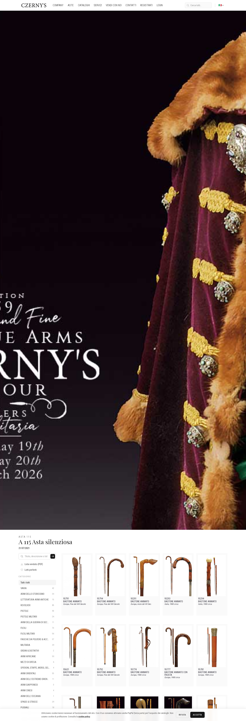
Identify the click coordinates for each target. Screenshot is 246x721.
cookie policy (84, 716)
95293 (167, 598)
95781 (201, 669)
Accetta (197, 715)
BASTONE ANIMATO (72, 601)
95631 (66, 669)
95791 (66, 598)
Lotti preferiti (31, 570)
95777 (167, 669)
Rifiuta (182, 715)
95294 (201, 598)
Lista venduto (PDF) (34, 564)
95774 (134, 669)
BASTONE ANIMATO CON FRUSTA (176, 673)
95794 (100, 598)
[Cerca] (52, 556)
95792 (100, 669)
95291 (134, 598)
